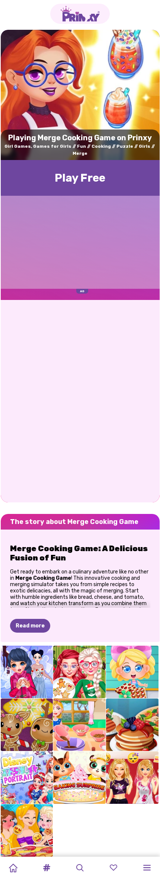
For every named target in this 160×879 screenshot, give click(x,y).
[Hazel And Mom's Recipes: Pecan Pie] (79, 725)
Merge (80, 153)
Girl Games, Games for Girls (37, 146)
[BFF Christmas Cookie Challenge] (79, 672)
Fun (81, 146)
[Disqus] (80, 400)
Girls (144, 146)
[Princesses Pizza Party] (27, 830)
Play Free (80, 178)
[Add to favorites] (148, 43)
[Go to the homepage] (80, 13)
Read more (30, 626)
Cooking (101, 146)
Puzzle (124, 146)
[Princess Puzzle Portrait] (27, 777)
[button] (46, 868)
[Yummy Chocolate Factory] (132, 672)
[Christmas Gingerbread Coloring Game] (27, 725)
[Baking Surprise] (79, 777)
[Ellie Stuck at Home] (132, 777)
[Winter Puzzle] (27, 672)
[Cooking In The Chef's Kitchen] (132, 725)
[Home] (13, 868)
